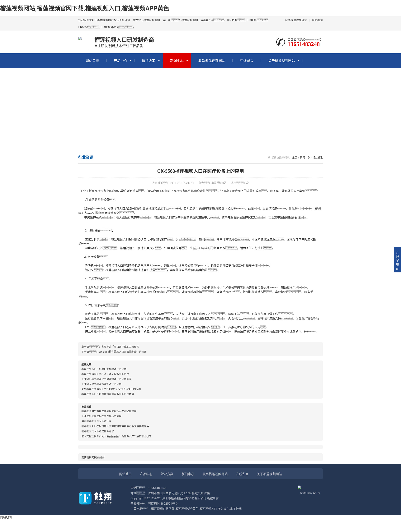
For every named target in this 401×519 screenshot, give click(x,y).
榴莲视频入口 (116, 208)
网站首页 (92, 60)
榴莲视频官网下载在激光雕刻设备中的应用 (105, 374)
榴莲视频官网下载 (162, 508)
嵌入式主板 (225, 508)
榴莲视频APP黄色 (186, 508)
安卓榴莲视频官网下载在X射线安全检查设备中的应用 (111, 389)
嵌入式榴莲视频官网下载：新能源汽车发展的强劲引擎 (116, 436)
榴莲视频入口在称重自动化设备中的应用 (104, 369)
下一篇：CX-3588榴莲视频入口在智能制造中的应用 (114, 351)
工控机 (237, 508)
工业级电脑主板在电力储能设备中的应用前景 (106, 379)
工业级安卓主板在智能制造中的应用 (101, 384)
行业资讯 (318, 157)
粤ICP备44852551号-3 (163, 503)
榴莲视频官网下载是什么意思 (97, 431)
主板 (89, 191)
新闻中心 (177, 60)
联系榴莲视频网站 (296, 20)
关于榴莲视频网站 (281, 60)
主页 (294, 157)
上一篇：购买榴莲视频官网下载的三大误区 (110, 346)
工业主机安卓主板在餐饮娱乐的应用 (101, 416)
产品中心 (120, 60)
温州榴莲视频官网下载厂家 (96, 421)
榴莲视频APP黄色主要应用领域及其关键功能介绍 (109, 411)
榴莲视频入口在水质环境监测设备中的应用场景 (107, 394)
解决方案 (148, 60)
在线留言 (246, 60)
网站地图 (317, 20)
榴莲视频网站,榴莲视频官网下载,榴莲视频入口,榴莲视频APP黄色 (84, 8)
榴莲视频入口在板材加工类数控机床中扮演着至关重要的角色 (115, 426)
